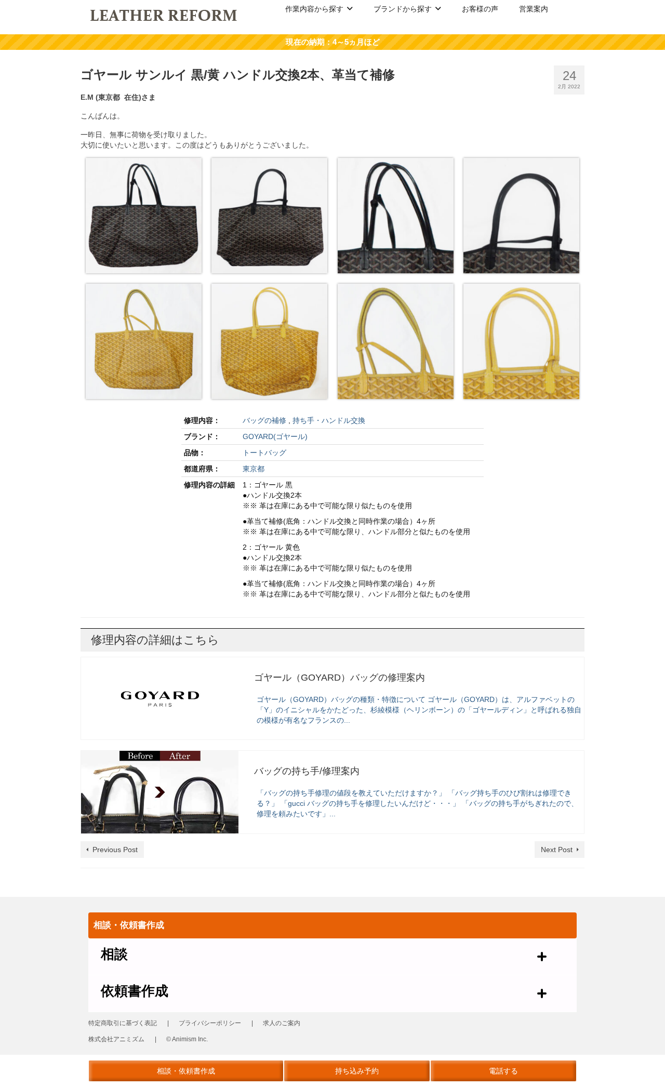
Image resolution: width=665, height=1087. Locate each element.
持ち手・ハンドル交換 (328, 420)
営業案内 (533, 9)
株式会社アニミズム (116, 1039)
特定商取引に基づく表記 (122, 1023)
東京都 (253, 469)
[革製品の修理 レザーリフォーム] (164, 14)
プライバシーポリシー (210, 1023)
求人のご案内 (281, 1023)
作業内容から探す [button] (314, 9)
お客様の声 (480, 9)
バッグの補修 (264, 420)
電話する (503, 1071)
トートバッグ (264, 452)
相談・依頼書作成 (186, 1071)
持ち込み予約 (357, 1071)
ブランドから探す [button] (403, 9)
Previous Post (115, 849)
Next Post (557, 849)
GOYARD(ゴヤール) (275, 436)
